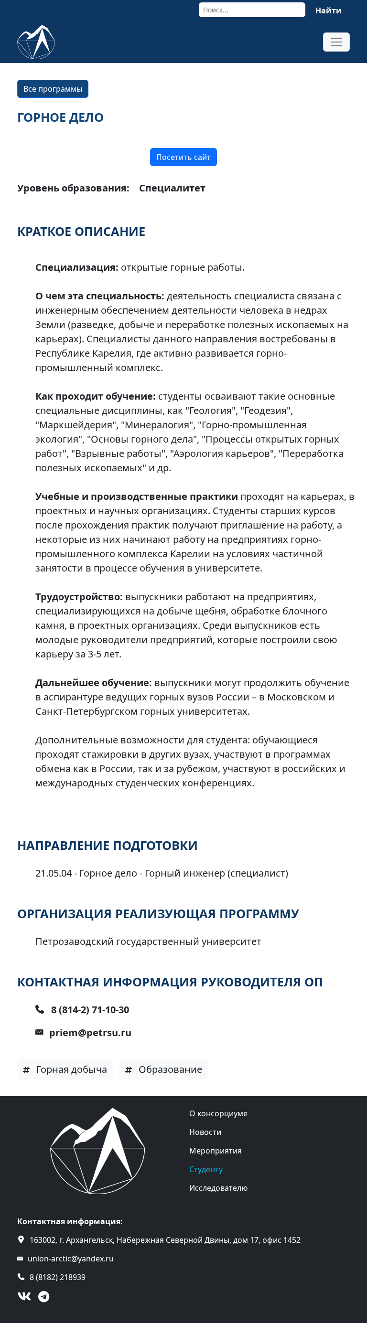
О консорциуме (218, 1113)
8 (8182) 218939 (58, 1277)
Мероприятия (215, 1150)
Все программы (52, 89)
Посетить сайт (183, 157)
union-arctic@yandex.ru (71, 1258)
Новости (205, 1132)
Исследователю (218, 1188)
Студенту (206, 1169)
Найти (328, 10)
